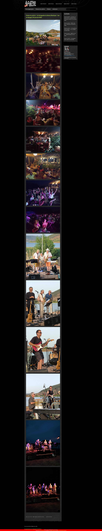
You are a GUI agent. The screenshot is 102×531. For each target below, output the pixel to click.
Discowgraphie (30, 9)
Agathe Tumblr (73, 3)
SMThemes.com (43, 530)
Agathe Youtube (51, 3)
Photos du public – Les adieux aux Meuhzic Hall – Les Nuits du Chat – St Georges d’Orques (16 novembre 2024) (70, 18)
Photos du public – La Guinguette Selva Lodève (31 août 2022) (69, 39)
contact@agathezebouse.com (69, 55)
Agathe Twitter (66, 3)
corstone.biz (54, 530)
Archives (55, 9)
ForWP (51, 530)
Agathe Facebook (43, 3)
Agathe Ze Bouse (49, 516)
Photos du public (40, 9)
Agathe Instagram (59, 3)
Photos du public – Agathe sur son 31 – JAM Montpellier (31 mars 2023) (70, 34)
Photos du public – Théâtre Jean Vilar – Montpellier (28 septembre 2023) (69, 24)
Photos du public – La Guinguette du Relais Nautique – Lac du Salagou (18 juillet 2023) (70, 29)
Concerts (36, 516)
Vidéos (49, 9)
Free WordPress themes (62, 530)
